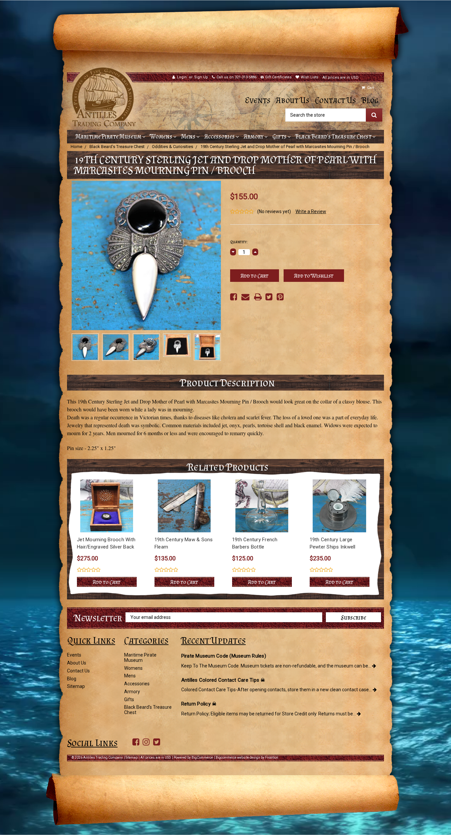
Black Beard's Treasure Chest (333, 136)
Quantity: (239, 241)
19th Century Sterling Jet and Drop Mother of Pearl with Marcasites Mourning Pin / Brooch (284, 146)
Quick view (107, 506)
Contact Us (335, 100)
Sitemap (76, 686)
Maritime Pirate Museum (109, 136)
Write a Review (310, 211)
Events (257, 100)
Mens (188, 136)
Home (76, 146)
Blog (370, 100)
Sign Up (201, 77)
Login (182, 77)
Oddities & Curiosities (172, 146)
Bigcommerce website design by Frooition (247, 757)
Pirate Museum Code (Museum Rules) (223, 656)
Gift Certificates (278, 77)
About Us (292, 100)
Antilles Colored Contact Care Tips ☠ (223, 680)
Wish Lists (309, 77)
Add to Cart (107, 582)
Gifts (280, 136)
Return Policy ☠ (199, 704)
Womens (161, 136)
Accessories (220, 136)
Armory (254, 136)
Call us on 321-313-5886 (237, 77)
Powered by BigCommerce (193, 757)
